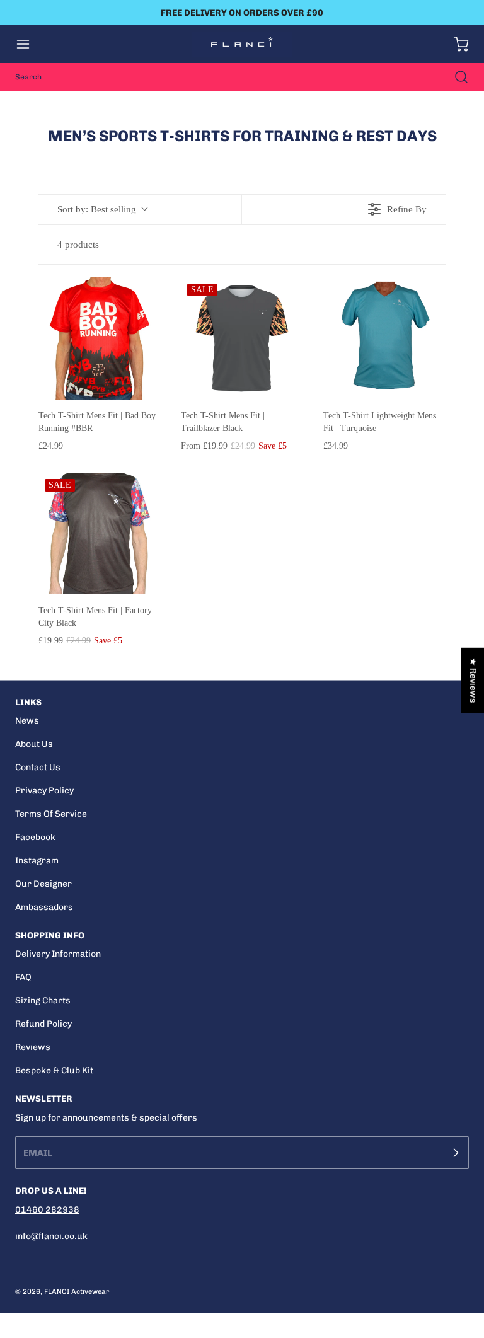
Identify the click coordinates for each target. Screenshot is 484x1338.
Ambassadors (44, 907)
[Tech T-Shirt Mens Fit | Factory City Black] (99, 534)
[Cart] (455, 44)
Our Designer (43, 884)
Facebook (35, 837)
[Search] (455, 77)
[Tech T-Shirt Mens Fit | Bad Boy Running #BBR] (99, 338)
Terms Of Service (51, 814)
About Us (34, 744)
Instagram (37, 860)
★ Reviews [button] (473, 680)
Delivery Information (58, 954)
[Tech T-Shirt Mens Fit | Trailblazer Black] (242, 338)
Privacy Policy (44, 790)
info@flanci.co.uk (51, 1236)
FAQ (23, 977)
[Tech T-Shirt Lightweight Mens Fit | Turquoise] (384, 338)
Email (37, 1152)
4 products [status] (78, 244)
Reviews (32, 1047)
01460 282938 (47, 1209)
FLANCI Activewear (77, 1291)
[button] (29, 44)
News (27, 720)
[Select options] (141, 296)
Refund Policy (43, 1023)
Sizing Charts (43, 1000)
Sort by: (96, 209)
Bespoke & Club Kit (54, 1070)
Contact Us (37, 767)
